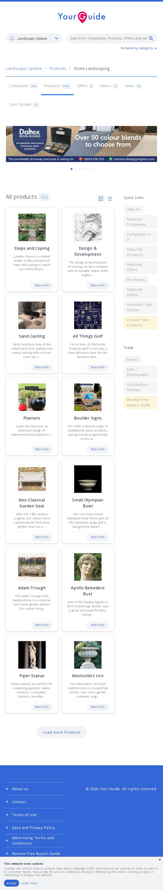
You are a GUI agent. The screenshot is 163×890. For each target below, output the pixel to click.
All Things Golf (88, 336)
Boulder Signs (88, 418)
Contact (19, 801)
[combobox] (111, 38)
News (133, 85)
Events (132, 359)
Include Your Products (138, 322)
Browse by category (137, 48)
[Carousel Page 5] (87, 169)
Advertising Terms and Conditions (33, 840)
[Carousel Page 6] (91, 169)
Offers (84, 85)
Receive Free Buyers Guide (138, 402)
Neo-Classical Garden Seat (32, 503)
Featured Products (135, 252)
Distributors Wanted (137, 387)
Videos (108, 85)
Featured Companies (136, 222)
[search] (151, 38)
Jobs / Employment (138, 372)
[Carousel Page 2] (76, 169)
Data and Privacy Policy (33, 827)
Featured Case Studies (139, 307)
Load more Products (62, 732)
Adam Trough (32, 587)
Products (57, 68)
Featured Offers (135, 267)
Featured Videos (135, 292)
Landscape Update (24, 68)
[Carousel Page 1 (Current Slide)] (72, 169)
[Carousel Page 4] (83, 169)
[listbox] (34, 38)
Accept (11, 883)
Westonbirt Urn (88, 675)
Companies (22, 85)
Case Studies (23, 104)
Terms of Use (24, 814)
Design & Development (87, 251)
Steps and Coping (32, 248)
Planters (31, 418)
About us (20, 788)
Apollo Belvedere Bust (88, 590)
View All (133, 209)
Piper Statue (32, 675)
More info (42, 285)
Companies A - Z (139, 237)
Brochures (136, 279)
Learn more (29, 883)
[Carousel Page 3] (80, 169)
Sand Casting (32, 336)
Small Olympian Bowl (87, 503)
